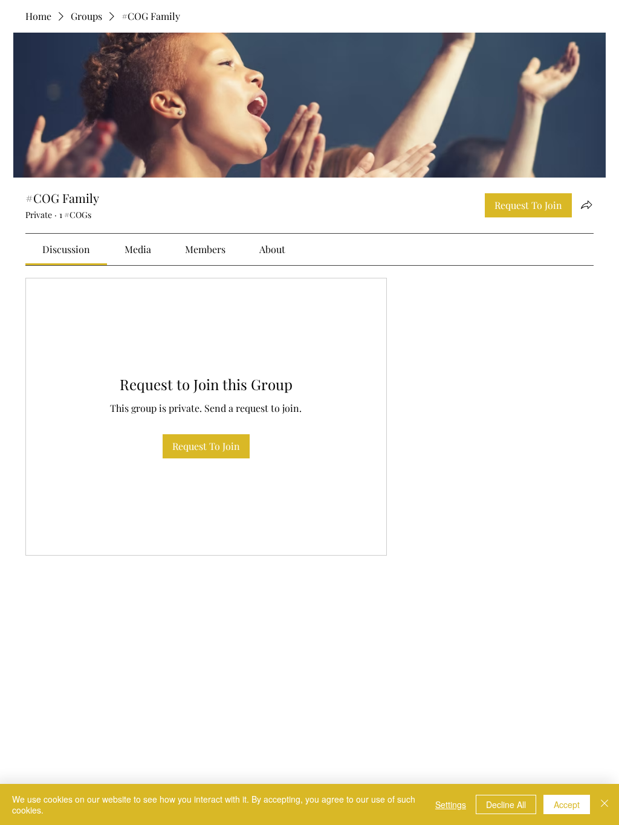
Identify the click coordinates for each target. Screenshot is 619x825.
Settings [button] (450, 804)
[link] (66, 249)
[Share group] (586, 204)
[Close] (604, 804)
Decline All (506, 804)
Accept (567, 804)
